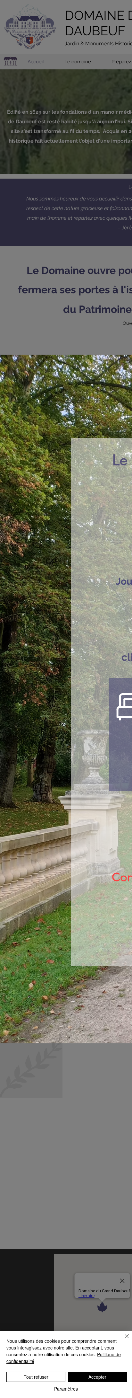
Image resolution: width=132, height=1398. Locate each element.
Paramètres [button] (66, 1388)
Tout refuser (36, 1377)
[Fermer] (123, 1340)
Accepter (97, 1377)
